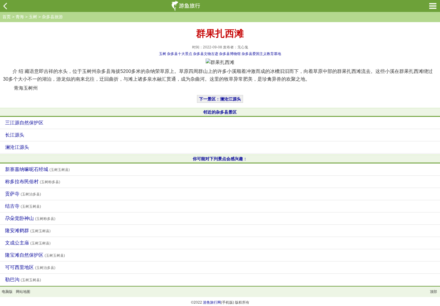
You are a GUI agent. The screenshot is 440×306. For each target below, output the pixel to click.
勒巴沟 (23, 279)
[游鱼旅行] (186, 6)
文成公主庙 (28, 242)
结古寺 (23, 206)
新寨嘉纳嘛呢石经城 (37, 169)
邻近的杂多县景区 (220, 112)
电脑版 (7, 292)
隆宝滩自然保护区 (35, 255)
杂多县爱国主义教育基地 (261, 54)
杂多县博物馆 (230, 54)
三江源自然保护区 (24, 122)
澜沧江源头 (17, 147)
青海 (20, 16)
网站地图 (23, 292)
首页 (6, 16)
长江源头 (14, 134)
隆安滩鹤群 (28, 230)
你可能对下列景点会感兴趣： (220, 158)
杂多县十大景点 (179, 54)
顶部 (433, 292)
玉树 (33, 16)
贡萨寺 (23, 193)
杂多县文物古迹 (205, 54)
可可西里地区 (30, 267)
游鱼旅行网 (212, 302)
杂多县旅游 (52, 16)
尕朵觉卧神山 (30, 218)
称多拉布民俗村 (32, 181)
